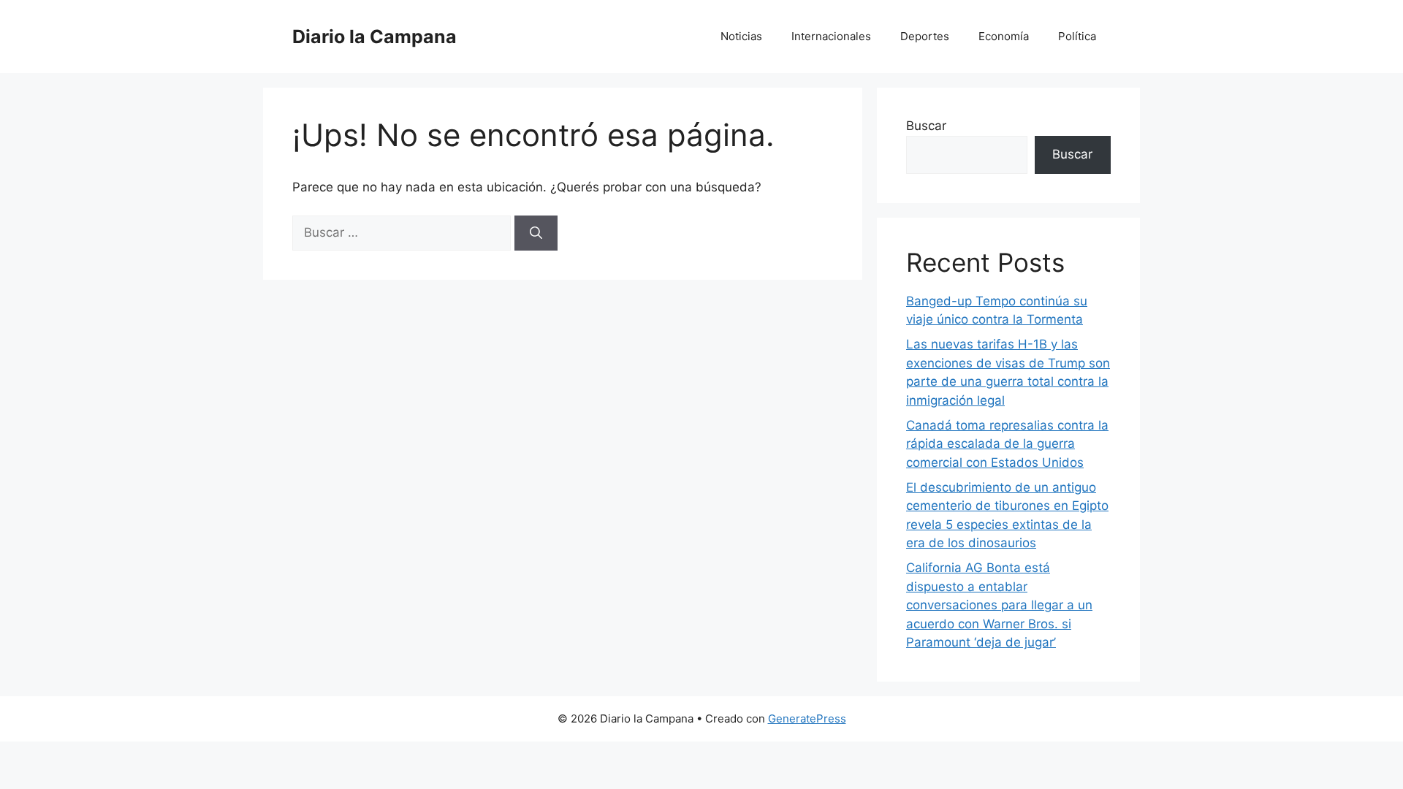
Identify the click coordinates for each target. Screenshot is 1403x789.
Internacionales (831, 36)
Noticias (741, 36)
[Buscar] (536, 233)
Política (1077, 36)
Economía (1003, 36)
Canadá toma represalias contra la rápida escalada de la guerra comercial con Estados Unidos (1007, 444)
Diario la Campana (374, 36)
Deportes (924, 36)
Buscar (926, 125)
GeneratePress (807, 718)
